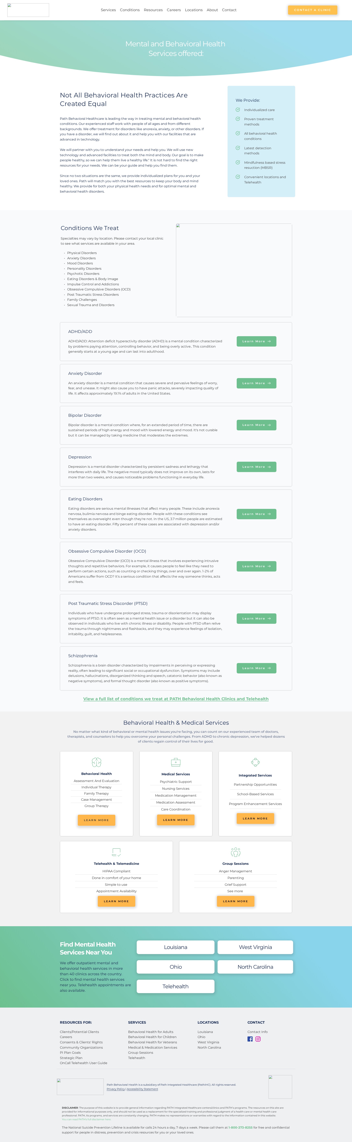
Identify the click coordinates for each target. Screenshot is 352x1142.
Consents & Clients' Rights (81, 1042)
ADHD (207, 736)
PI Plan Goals (70, 1053)
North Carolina (209, 1047)
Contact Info (258, 1032)
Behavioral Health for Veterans (153, 1042)
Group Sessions (140, 1053)
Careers (66, 1037)
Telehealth (136, 1058)
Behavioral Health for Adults (150, 1032)
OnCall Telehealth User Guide (84, 1063)
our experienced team (241, 732)
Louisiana (205, 1032)
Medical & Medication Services (153, 1047)
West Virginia (208, 1042)
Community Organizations (81, 1047)
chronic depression (233, 736)
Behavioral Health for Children (152, 1037)
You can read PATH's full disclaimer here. (86, 1119)
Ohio (201, 1037)
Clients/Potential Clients (79, 1032)
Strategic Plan (71, 1058)
